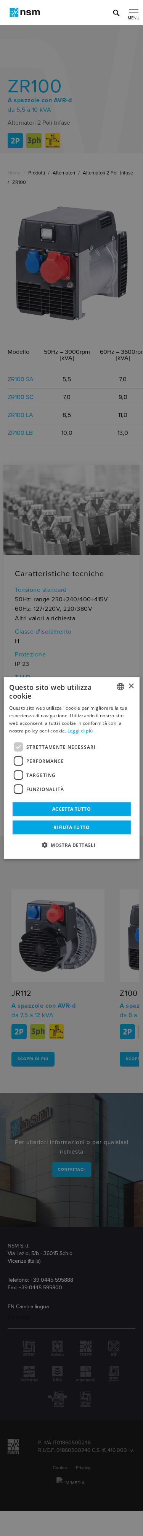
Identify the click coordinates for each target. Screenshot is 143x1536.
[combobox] (120, 686)
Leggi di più (80, 730)
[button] (71, 845)
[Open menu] (133, 12)
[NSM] (25, 12)
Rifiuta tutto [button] (71, 827)
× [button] (131, 686)
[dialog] (71, 768)
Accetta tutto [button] (71, 809)
